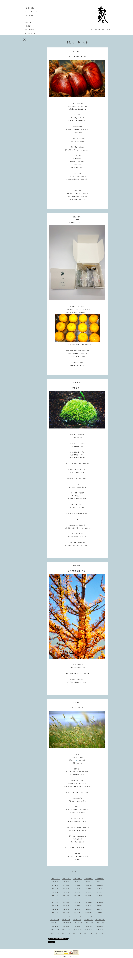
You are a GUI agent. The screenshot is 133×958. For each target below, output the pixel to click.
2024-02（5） (56, 899)
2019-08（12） (99, 933)
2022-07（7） (100, 909)
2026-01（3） (78, 882)
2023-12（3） (78, 899)
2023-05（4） (100, 902)
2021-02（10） (67, 923)
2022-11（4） (56, 909)
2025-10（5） (56, 885)
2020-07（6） (89, 926)
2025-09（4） (67, 885)
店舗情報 (28, 26)
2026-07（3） (67, 878)
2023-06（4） (89, 902)
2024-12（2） (56, 892)
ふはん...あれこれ (31, 12)
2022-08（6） (89, 909)
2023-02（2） (78, 905)
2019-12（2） (55, 933)
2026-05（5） (89, 878)
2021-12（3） (66, 916)
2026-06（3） (78, 878)
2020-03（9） (78, 929)
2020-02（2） (89, 929)
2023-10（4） (100, 899)
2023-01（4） (89, 905)
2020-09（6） (67, 926)
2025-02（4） (89, 888)
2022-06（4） (56, 912)
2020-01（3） (100, 929)
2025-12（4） (89, 882)
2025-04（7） (67, 888)
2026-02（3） (67, 882)
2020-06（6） (100, 926)
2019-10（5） (77, 933)
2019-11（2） (66, 933)
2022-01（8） (55, 916)
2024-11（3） (67, 892)
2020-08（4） (78, 926)
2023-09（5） (56, 902)
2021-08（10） (55, 919)
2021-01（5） (78, 923)
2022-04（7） (78, 912)
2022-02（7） (100, 912)
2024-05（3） (78, 895)
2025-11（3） (100, 882)
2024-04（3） (89, 895)
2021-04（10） (100, 919)
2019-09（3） (88, 933)
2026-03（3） (56, 882)
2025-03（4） (78, 888)
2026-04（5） (100, 878)
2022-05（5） (67, 912)
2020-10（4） (56, 926)
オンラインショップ (31, 33)
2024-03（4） (100, 895)
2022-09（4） (78, 909)
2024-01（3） (67, 899)
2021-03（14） (55, 923)
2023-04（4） (56, 905)
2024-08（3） (100, 892)
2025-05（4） (56, 888)
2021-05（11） (88, 919)
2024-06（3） (67, 895)
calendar (28, 22)
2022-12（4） (100, 905)
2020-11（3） (101, 923)
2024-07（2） (56, 895)
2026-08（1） (56, 878)
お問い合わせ (29, 30)
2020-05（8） (55, 929)
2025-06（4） (100, 885)
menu (27, 19)
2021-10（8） (88, 916)
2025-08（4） (78, 885)
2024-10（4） (78, 892)
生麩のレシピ (29, 15)
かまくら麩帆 (29, 8)
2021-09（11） (99, 916)
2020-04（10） (66, 929)
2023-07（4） (78, 902)
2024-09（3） (89, 892)
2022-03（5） (89, 912)
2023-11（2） (89, 899)
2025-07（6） (89, 885)
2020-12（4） (90, 923)
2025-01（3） (100, 888)
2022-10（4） (67, 909)
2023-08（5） (67, 902)
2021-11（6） (77, 916)
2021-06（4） (77, 919)
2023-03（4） (67, 905)
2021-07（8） (66, 919)
